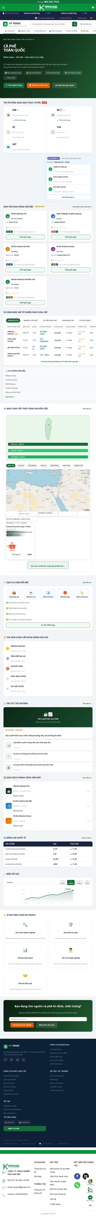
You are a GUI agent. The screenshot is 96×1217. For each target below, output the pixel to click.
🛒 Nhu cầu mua (39, 31)
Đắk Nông (55, 465)
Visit (30, 554)
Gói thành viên (9, 1090)
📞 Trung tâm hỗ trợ (65, 18)
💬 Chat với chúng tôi (46, 1144)
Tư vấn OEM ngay (48, 625)
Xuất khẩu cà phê (56, 1087)
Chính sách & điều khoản (12, 1109)
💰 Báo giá (84, 31)
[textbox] (48, 512)
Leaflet (87, 510)
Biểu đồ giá (54, 1079)
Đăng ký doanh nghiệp (22, 1025)
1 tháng (71, 882)
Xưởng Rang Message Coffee (18, 526)
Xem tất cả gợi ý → (69, 197)
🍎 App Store (9, 1122)
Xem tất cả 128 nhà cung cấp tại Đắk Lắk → (48, 566)
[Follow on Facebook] (77, 1176)
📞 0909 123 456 (12, 1128)
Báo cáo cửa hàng (10, 1087)
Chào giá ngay (25, 237)
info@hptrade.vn (63, 1144)
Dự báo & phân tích (56, 1090)
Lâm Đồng (32, 465)
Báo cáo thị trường (56, 1060)
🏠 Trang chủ (9, 31)
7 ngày (63, 882)
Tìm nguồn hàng (55, 1049)
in (11, 1060)
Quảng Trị (78, 465)
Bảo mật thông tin (10, 1113)
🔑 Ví (92, 18)
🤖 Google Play (24, 1122)
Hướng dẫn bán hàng (11, 1094)
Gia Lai (21, 465)
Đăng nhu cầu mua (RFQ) (58, 1053)
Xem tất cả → (87, 409)
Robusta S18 (13, 320)
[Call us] (77, 1185)
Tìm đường (90, 1185)
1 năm (87, 882)
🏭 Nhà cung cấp (55, 31)
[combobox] (48, 513)
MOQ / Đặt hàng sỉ (56, 1064)
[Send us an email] (86, 1176)
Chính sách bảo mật (28, 1144)
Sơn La (43, 465)
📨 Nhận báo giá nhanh (64, 85)
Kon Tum (66, 465)
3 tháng (79, 882)
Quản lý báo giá (9, 1083)
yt (17, 1060)
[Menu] (3, 8)
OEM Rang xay (68, 320)
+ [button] (8, 471)
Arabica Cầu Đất (31, 320)
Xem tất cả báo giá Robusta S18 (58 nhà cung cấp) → (60, 361)
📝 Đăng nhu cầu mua (38, 85)
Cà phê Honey (85, 320)
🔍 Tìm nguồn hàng (14, 85)
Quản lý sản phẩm (10, 1079)
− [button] (8, 474)
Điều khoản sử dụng (10, 1144)
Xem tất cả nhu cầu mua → (82, 207)
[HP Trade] (48, 7)
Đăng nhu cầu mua (46, 1025)
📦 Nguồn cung (24, 31)
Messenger (90, 1201)
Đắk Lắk (11, 465)
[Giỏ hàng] (93, 7)
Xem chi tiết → (87, 838)
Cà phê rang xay (50, 320)
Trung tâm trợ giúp (10, 1106)
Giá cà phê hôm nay (57, 1076)
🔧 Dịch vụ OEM (71, 31)
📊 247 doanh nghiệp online (44, 18)
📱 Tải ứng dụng (80, 18)
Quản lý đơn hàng (56, 1057)
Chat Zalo (90, 1193)
